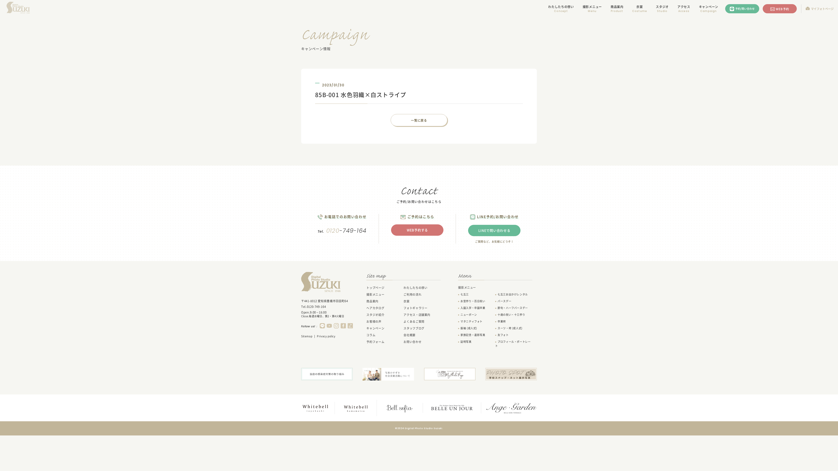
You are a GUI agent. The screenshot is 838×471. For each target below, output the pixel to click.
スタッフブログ (414, 328)
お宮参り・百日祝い (472, 301)
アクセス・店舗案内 (417, 314)
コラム (370, 335)
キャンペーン (708, 6)
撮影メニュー (375, 294)
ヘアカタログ (375, 308)
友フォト (503, 335)
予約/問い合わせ (745, 9)
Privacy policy (326, 336)
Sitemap (306, 336)
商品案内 (617, 6)
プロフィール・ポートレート (513, 344)
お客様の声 (373, 321)
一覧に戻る (419, 120)
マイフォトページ (822, 9)
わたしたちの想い (561, 6)
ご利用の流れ (412, 294)
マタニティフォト (471, 321)
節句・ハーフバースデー (513, 308)
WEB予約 (782, 9)
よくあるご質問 (414, 321)
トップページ (375, 287)
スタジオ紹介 (375, 314)
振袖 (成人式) (468, 328)
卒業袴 (502, 321)
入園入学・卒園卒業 (472, 308)
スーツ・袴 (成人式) (510, 328)
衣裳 (639, 6)
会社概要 (410, 335)
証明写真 (465, 342)
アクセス (683, 6)
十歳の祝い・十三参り (511, 315)
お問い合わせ (412, 342)
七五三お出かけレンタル (513, 294)
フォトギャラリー (415, 308)
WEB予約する (417, 230)
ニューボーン (468, 315)
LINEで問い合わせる (494, 230)
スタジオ (662, 6)
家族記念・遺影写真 (472, 335)
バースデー (504, 301)
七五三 (464, 294)
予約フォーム (375, 342)
